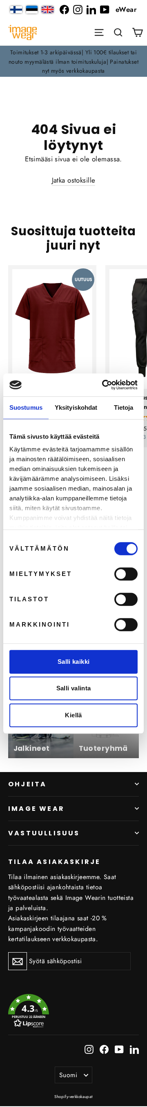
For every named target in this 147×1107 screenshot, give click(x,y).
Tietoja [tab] (124, 407)
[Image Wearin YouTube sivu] (104, 9)
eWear (126, 9)
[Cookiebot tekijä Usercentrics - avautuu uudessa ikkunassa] (104, 384)
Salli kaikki (74, 661)
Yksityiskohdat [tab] (76, 407)
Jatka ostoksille (74, 180)
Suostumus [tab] (25, 407)
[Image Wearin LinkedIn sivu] (91, 9)
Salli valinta (73, 688)
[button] (118, 32)
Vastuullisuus (44, 833)
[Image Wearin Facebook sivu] (64, 9)
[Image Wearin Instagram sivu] (78, 9)
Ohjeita (27, 784)
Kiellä (73, 715)
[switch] (126, 573)
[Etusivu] (22, 32)
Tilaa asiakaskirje (54, 861)
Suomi (68, 1075)
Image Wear (36, 808)
